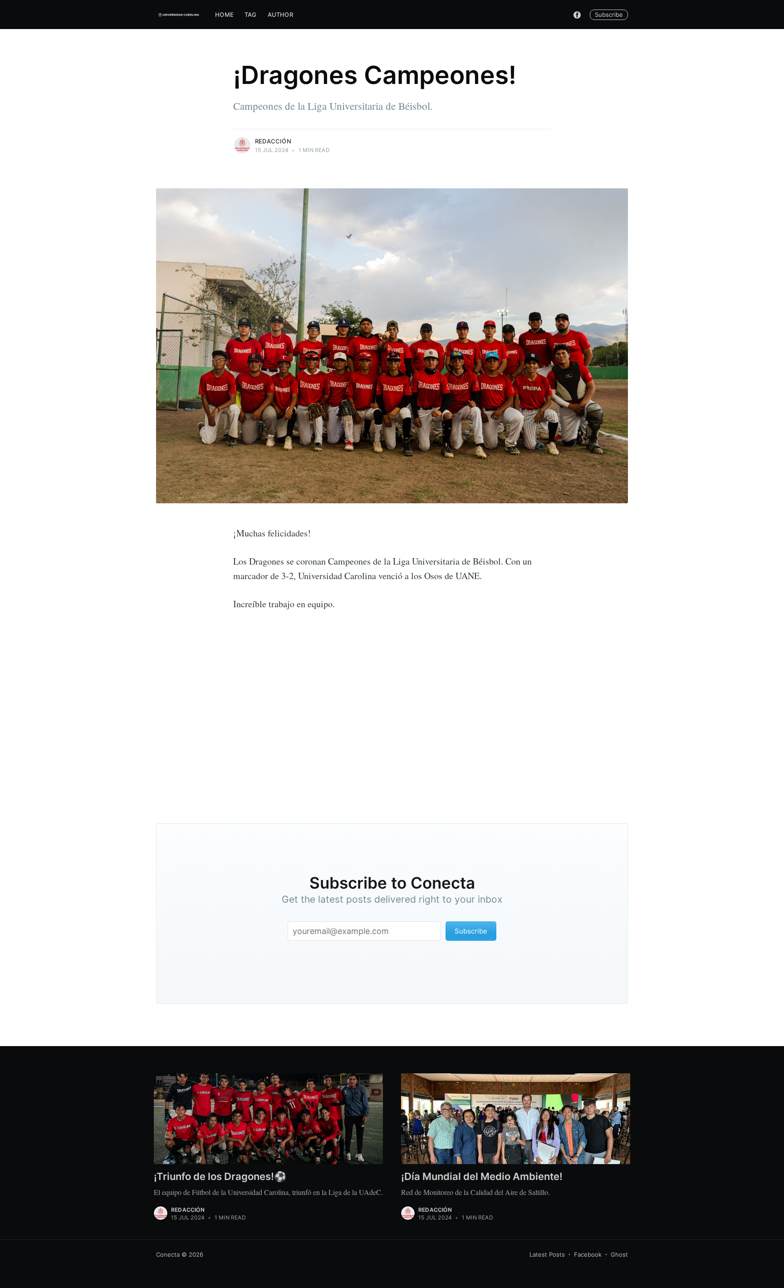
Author (280, 14)
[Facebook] (577, 14)
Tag (251, 14)
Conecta (168, 1254)
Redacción (273, 141)
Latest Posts (547, 1254)
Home (224, 14)
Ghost (619, 1254)
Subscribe (609, 14)
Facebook (588, 1254)
